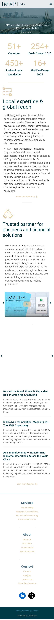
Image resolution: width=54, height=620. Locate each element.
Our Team (27, 543)
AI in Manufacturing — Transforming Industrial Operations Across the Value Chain (25, 456)
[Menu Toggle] (50, 4)
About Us (27, 539)
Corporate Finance (27, 519)
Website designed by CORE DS (27, 611)
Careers (27, 571)
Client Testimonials (27, 583)
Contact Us (27, 579)
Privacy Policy (22, 616)
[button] (23, 32)
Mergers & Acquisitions (27, 511)
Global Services (27, 551)
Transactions (27, 547)
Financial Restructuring (27, 515)
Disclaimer (32, 616)
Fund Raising (27, 507)
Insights (27, 575)
